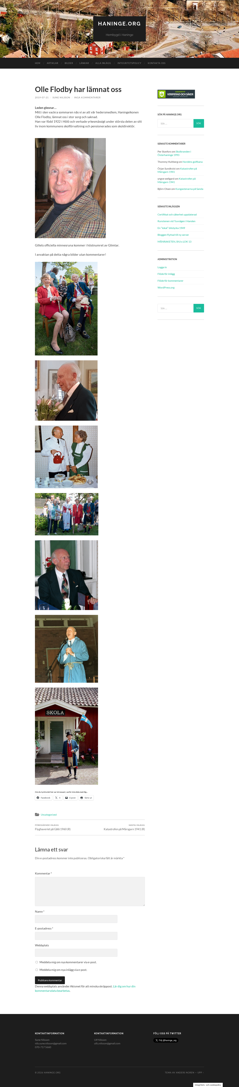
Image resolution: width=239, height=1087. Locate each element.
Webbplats (42, 945)
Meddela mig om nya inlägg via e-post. (63, 969)
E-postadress (44, 928)
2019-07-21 (42, 97)
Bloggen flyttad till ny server (173, 234)
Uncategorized (49, 814)
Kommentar (43, 873)
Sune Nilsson (61, 97)
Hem (37, 63)
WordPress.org (166, 287)
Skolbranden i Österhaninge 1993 (174, 153)
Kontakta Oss (157, 63)
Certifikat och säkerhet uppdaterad (177, 214)
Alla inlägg (103, 63)
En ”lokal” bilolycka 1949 (171, 227)
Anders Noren (185, 1072)
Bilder (69, 63)
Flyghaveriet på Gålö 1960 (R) (53, 827)
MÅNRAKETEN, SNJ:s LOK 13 (174, 241)
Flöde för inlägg (166, 273)
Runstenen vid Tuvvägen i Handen (176, 221)
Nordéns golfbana (193, 161)
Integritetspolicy (129, 63)
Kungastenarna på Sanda (189, 188)
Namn (39, 911)
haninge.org (119, 24)
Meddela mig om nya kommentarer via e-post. (68, 962)
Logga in (162, 267)
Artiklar (52, 63)
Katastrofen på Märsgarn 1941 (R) (124, 827)
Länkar (84, 63)
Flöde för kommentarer (170, 280)
